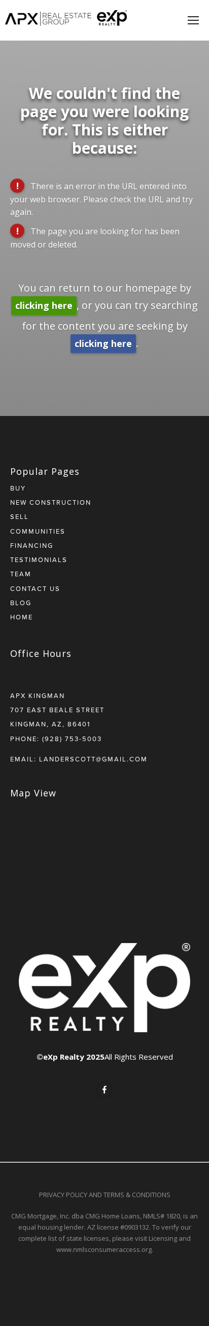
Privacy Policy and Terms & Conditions (104, 1194)
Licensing (163, 1238)
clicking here (44, 305)
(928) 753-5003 (72, 738)
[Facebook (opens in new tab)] (104, 1089)
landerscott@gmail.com (93, 758)
